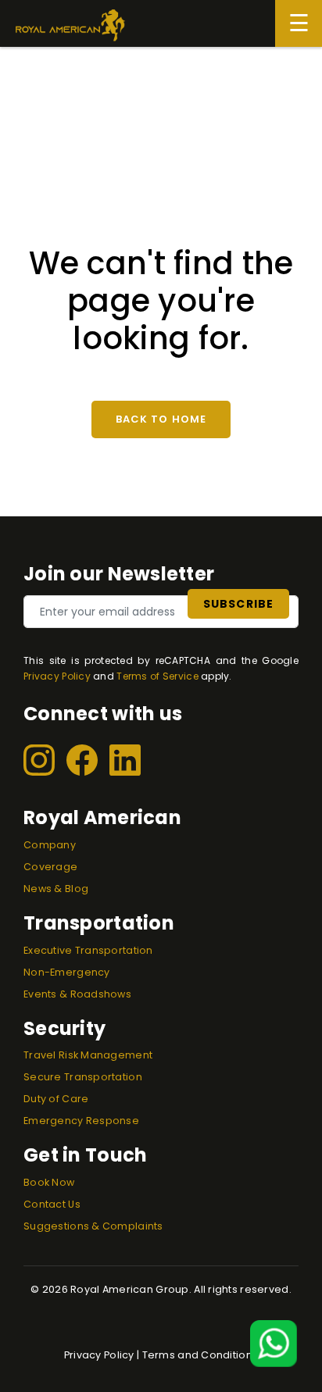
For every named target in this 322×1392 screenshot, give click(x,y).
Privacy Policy (57, 676)
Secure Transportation (82, 1076)
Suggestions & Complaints (93, 1226)
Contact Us (51, 1204)
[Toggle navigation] (298, 23)
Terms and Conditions (200, 1355)
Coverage (50, 866)
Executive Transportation (88, 950)
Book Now (48, 1182)
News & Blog (55, 888)
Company (49, 844)
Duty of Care (55, 1098)
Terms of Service (157, 676)
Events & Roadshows (77, 994)
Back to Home (161, 419)
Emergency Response (81, 1120)
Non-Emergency (66, 972)
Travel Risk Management (87, 1055)
